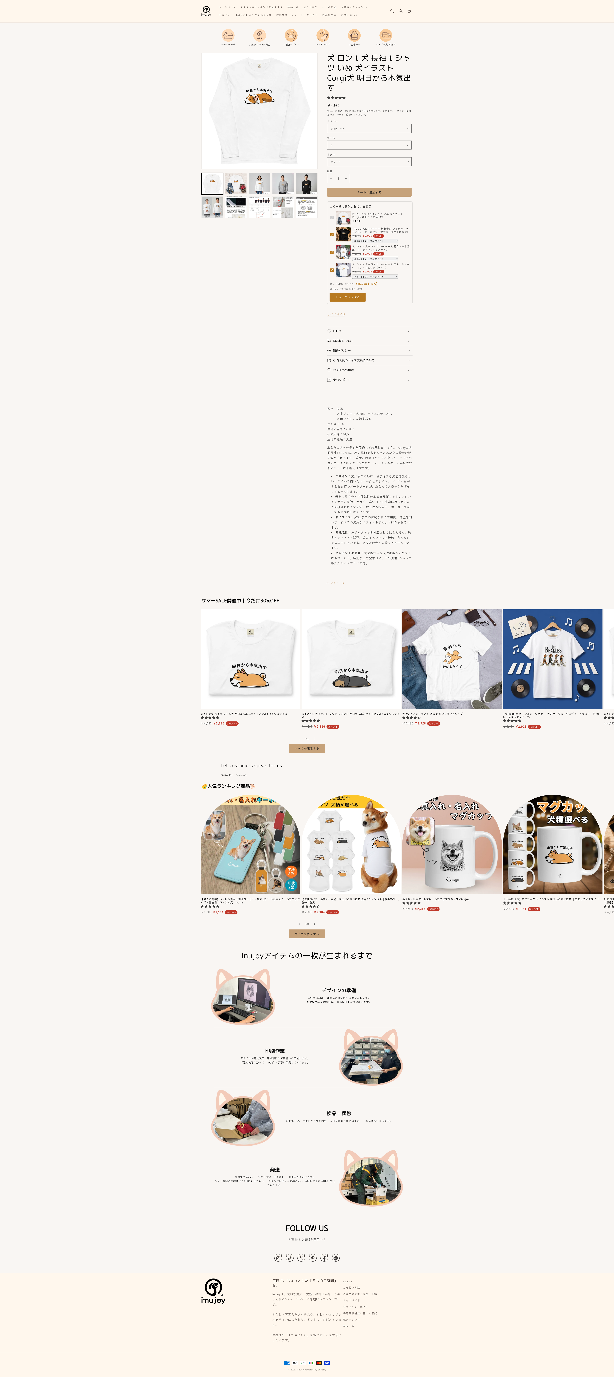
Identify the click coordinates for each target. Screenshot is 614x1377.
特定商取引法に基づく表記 (360, 1313)
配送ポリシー (351, 1320)
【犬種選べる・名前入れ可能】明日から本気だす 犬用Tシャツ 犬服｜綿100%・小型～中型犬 (351, 901)
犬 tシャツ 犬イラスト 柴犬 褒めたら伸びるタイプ (432, 713)
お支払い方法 (351, 1288)
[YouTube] (336, 1258)
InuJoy (300, 1369)
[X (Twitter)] (301, 1258)
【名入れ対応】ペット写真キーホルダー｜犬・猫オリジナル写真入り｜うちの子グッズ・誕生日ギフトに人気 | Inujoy (250, 901)
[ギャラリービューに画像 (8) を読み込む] (259, 207)
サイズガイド (336, 314)
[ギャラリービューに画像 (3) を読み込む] (259, 184)
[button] (313, 7)
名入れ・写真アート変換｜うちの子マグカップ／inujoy (435, 899)
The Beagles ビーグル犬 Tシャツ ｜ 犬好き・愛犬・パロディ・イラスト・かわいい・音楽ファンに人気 (552, 715)
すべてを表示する (307, 748)
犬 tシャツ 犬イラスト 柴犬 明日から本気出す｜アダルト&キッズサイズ (244, 713)
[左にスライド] (299, 738)
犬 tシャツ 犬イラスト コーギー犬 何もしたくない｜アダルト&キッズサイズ (381, 266)
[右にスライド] (314, 738)
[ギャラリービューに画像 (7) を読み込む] (236, 207)
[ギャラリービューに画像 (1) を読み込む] (212, 184)
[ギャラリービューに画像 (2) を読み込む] (236, 184)
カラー (331, 154)
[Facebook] (324, 1258)
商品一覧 (348, 1326)
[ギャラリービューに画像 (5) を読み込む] (307, 184)
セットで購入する (347, 297)
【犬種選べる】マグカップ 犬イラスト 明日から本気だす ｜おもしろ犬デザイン (551, 899)
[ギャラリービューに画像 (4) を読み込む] (283, 184)
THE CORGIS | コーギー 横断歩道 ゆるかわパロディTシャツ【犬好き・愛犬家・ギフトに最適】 (381, 230)
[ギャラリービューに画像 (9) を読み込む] (283, 207)
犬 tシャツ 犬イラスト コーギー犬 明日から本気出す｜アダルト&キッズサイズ (381, 248)
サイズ (331, 137)
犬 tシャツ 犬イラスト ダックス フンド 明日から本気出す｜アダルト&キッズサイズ (351, 715)
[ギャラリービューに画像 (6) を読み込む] (212, 207)
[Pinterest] (313, 1258)
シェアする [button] (337, 583)
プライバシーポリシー (357, 1307)
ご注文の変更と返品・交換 (360, 1294)
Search (347, 1281)
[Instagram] (278, 1258)
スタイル (332, 121)
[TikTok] (290, 1258)
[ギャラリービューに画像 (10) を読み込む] (307, 207)
